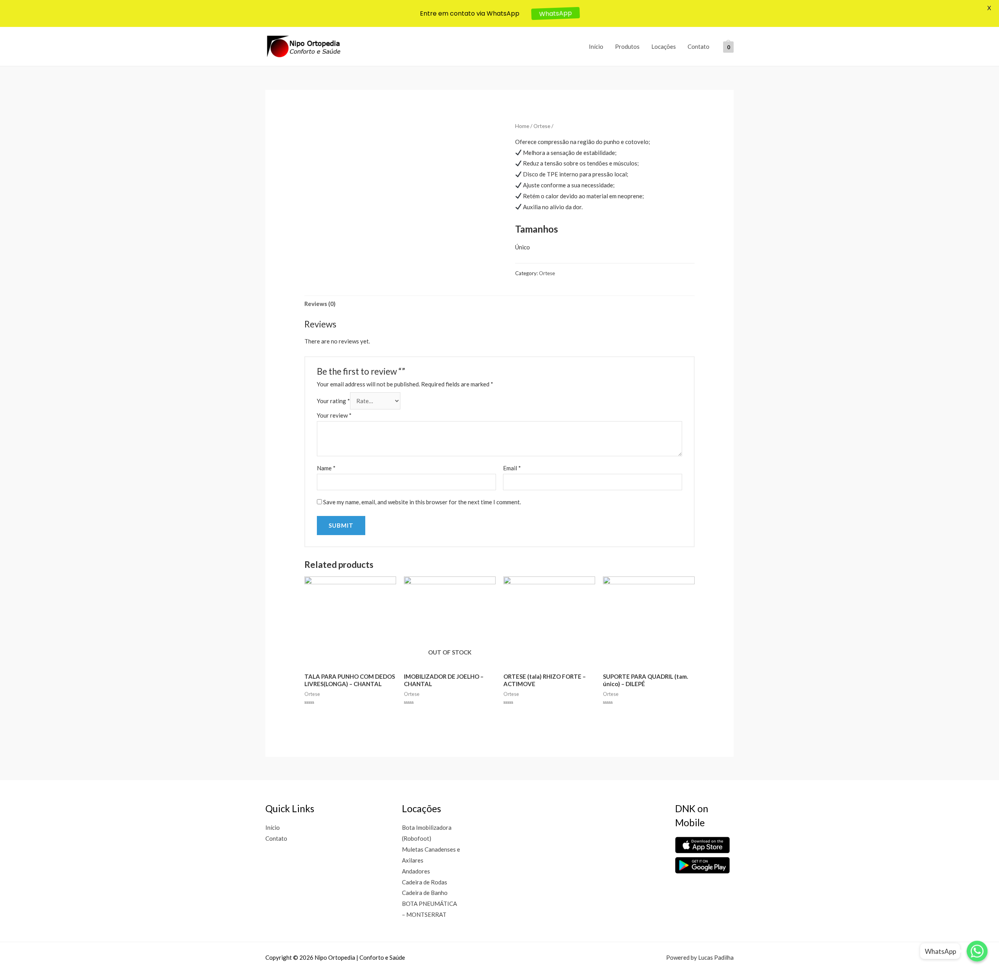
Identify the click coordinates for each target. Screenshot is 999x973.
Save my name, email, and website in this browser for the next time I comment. (422, 501)
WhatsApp (555, 13)
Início (596, 46)
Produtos (627, 46)
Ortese (541, 126)
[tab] (320, 304)
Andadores (416, 871)
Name (326, 467)
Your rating (333, 400)
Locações (663, 46)
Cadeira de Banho (425, 892)
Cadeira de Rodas (424, 882)
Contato (698, 46)
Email (512, 467)
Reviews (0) (320, 303)
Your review (334, 415)
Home (522, 126)
